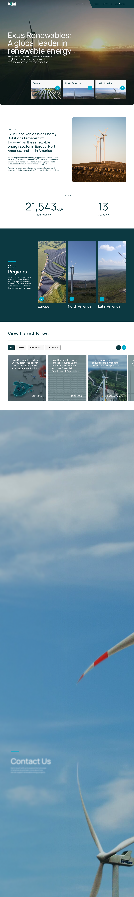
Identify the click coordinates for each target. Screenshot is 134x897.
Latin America (120, 4)
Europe (96, 4)
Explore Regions (81, 4)
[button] (118, 347)
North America (107, 4)
